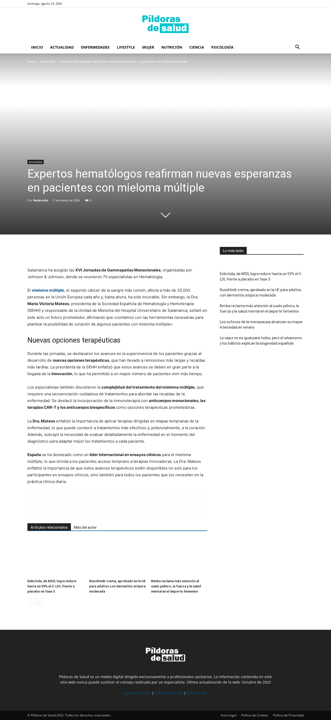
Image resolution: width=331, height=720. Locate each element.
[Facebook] (32, 252)
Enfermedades (95, 47)
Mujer (148, 47)
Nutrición (171, 47)
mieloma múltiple (48, 290)
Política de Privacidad (288, 715)
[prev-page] (30, 601)
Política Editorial (169, 693)
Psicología (222, 47)
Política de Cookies (254, 715)
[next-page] (39, 601)
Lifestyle (126, 47)
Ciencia (196, 47)
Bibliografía (197, 693)
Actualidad (62, 47)
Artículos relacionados (49, 527)
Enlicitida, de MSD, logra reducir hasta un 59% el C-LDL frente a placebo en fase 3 (52, 586)
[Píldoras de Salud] (165, 24)
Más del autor (85, 527)
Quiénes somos (137, 693)
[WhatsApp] (56, 252)
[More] (80, 252)
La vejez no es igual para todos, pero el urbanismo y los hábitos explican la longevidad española (261, 340)
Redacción (40, 200)
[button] (297, 47)
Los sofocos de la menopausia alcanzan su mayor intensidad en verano (261, 324)
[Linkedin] (68, 252)
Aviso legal (228, 715)
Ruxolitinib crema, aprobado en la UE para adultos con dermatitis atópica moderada (117, 586)
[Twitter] (44, 252)
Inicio (37, 47)
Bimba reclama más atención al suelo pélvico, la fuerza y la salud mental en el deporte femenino (176, 586)
